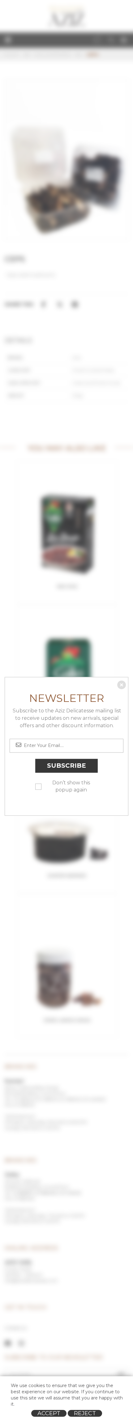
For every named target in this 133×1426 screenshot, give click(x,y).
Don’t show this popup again (71, 786)
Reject (85, 1413)
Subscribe (66, 766)
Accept (48, 1413)
